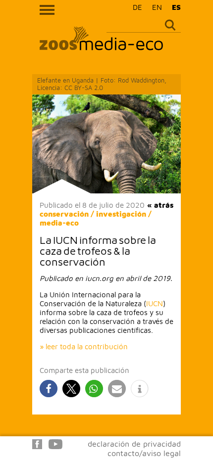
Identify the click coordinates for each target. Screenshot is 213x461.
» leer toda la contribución (84, 346)
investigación (121, 214)
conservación (64, 214)
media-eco (59, 223)
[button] (48, 388)
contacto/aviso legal (144, 453)
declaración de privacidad (134, 443)
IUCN (154, 303)
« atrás (160, 205)
